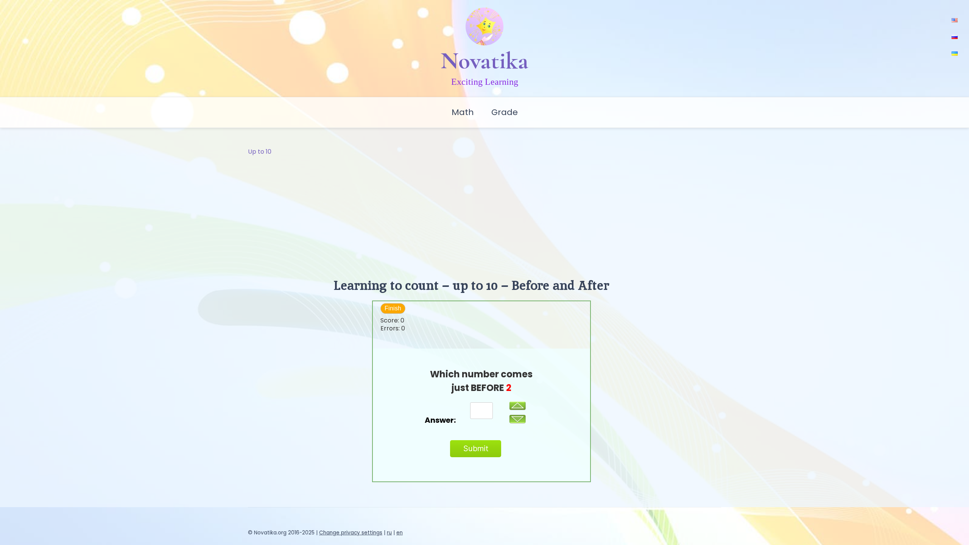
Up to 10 (259, 151)
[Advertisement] (484, 213)
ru (389, 532)
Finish (393, 308)
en (399, 532)
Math (463, 112)
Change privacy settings (350, 532)
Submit (475, 448)
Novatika (484, 60)
